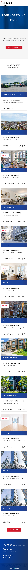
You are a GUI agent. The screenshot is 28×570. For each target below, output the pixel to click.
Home (8, 47)
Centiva (16, 568)
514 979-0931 (8, 549)
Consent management (21, 566)
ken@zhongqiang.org (11, 551)
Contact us (17, 47)
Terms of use (12, 566)
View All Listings (14, 529)
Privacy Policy (5, 566)
